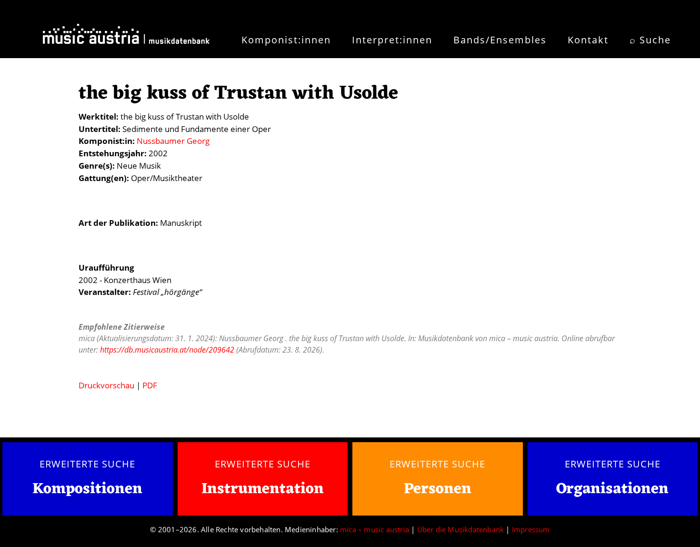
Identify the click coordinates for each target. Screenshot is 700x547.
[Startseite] (126, 37)
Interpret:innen (392, 39)
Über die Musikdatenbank (460, 529)
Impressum (531, 529)
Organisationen (612, 489)
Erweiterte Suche (87, 463)
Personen (437, 489)
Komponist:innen (286, 39)
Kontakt (588, 39)
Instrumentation (262, 489)
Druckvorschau (106, 385)
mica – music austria (374, 529)
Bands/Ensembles (500, 39)
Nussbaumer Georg (173, 140)
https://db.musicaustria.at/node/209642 (167, 349)
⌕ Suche (650, 39)
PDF (149, 385)
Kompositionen (87, 489)
